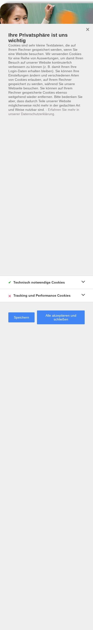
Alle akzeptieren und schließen (61, 317)
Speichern (21, 317)
